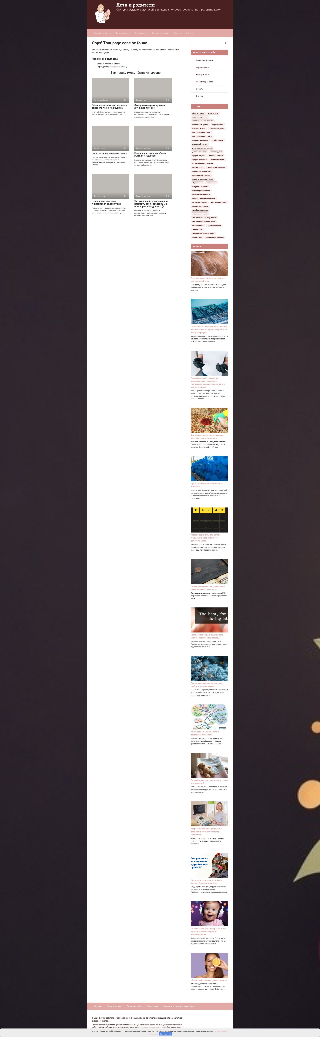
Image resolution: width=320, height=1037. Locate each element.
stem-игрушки (198, 113)
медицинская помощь (201, 175)
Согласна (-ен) (165, 1034)
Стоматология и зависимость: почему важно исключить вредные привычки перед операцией (209, 329)
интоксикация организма (202, 163)
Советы (177, 33)
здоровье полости (199, 160)
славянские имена (199, 214)
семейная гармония (200, 210)
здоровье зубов (198, 156)
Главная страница (102, 33)
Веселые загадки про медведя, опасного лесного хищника (109, 106)
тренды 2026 (197, 229)
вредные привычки (200, 140)
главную (114, 67)
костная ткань (197, 167)
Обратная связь (114, 1006)
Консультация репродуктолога (109, 153)
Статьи (189, 33)
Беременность (123, 33)
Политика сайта (134, 1006)
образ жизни (197, 183)
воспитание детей (217, 128)
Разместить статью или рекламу (178, 1006)
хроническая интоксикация (203, 233)
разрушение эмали (200, 206)
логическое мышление (201, 171)
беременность (218, 125)
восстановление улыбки (202, 136)
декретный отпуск (199, 144)
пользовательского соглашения (153, 1027)
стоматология (197, 225)
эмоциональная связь (215, 237)
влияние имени (198, 128)
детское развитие (199, 152)
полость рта (211, 183)
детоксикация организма (202, 148)
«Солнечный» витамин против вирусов (209, 980)
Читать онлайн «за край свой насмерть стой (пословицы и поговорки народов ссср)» (151, 204)
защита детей (216, 152)
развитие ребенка (199, 202)
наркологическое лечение (202, 179)
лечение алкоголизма (216, 167)
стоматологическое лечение (203, 222)
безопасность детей (200, 125)
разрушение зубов (218, 202)
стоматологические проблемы (204, 218)
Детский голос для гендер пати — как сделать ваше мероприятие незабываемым (208, 931)
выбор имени (217, 140)
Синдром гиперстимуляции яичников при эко (150, 106)
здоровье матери (216, 156)
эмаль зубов (197, 237)
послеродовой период (201, 191)
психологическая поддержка (203, 198)
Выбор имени (141, 33)
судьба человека (214, 225)
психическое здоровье (201, 194)
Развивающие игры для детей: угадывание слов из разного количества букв (205, 538)
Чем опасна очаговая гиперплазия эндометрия (106, 202)
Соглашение (152, 1006)
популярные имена (200, 187)
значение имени (217, 160)
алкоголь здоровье (199, 117)
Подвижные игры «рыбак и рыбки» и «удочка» (150, 154)
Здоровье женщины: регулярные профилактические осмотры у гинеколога (206, 832)
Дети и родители (135, 5)
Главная (98, 1006)
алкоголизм (213, 113)
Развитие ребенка (160, 33)
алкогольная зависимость (202, 121)
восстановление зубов (201, 132)
